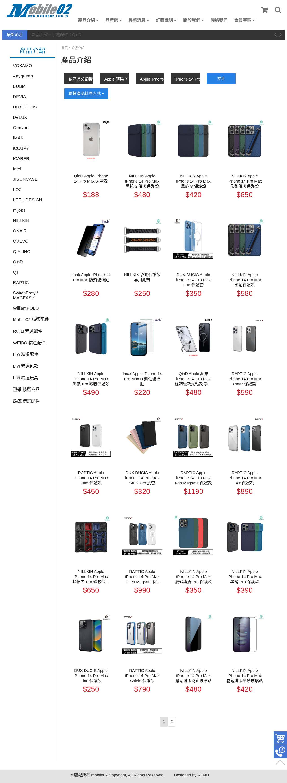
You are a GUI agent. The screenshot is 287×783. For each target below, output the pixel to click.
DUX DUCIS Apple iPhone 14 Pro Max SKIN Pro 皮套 (142, 478)
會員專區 (242, 20)
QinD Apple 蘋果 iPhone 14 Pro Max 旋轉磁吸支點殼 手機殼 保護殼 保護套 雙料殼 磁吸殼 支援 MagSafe (193, 379)
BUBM (19, 86)
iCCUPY (21, 148)
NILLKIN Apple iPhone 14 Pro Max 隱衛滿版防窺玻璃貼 (193, 675)
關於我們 (191, 20)
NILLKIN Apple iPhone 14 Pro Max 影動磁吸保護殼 (245, 181)
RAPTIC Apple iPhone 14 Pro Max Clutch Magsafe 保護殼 (142, 577)
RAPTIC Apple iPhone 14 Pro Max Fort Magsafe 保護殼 (193, 478)
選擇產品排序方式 (85, 93)
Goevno (20, 127)
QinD (18, 261)
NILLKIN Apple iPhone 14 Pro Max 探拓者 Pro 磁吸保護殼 (91, 577)
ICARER (21, 158)
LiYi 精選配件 (25, 354)
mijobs (19, 210)
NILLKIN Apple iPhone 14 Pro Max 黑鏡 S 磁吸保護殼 (142, 181)
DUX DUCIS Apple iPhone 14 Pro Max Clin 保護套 (193, 280)
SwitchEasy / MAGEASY (25, 295)
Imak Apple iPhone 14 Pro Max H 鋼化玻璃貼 (142, 379)
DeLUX (20, 117)
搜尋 (221, 78)
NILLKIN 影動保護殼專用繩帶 (142, 277)
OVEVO (20, 241)
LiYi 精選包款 (25, 366)
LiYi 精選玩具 (25, 377)
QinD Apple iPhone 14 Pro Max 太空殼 (91, 178)
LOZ (17, 189)
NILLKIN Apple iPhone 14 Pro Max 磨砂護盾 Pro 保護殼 (193, 576)
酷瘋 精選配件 (26, 401)
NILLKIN (21, 220)
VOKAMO (22, 65)
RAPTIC (21, 282)
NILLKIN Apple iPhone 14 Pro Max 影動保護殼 (245, 280)
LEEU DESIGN (27, 199)
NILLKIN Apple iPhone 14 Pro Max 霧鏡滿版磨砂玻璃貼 (244, 675)
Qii (15, 272)
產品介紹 (86, 20)
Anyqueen (23, 75)
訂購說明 (164, 20)
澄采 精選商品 (26, 389)
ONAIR (20, 230)
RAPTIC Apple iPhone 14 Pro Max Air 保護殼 (245, 478)
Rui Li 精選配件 (27, 331)
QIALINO (21, 251)
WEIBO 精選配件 (29, 342)
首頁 (64, 48)
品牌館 (111, 20)
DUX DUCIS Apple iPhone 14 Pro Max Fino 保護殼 (91, 675)
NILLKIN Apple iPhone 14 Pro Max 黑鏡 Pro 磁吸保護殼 (91, 379)
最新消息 (137, 20)
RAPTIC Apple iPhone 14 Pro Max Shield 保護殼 (142, 675)
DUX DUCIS (25, 106)
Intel (17, 168)
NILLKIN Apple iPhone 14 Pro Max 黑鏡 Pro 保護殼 (245, 576)
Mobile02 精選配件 (31, 319)
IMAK (18, 137)
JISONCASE (25, 179)
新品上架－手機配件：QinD (56, 35)
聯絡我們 (219, 20)
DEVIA (19, 96)
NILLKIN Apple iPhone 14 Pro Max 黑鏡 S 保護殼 (193, 181)
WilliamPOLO (26, 308)
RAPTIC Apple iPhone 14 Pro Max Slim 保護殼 (91, 478)
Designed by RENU (191, 775)
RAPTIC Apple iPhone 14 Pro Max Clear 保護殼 (245, 379)
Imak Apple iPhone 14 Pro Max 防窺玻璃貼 (91, 277)
